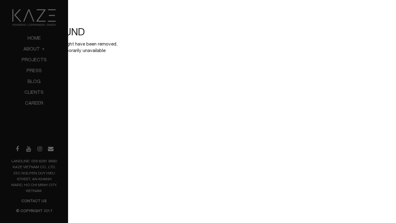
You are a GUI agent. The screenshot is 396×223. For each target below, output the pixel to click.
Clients (34, 92)
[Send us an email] (50, 149)
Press (34, 70)
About (32, 48)
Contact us (34, 201)
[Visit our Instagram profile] (39, 149)
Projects (34, 59)
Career (34, 103)
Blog (34, 81)
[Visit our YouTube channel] (28, 149)
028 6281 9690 (44, 161)
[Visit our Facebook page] (17, 149)
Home (34, 38)
